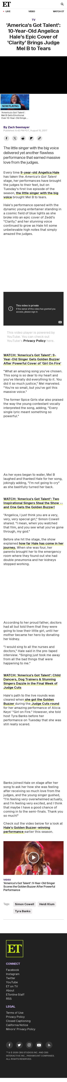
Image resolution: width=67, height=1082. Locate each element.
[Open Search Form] (62, 4)
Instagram (12, 974)
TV (33, 20)
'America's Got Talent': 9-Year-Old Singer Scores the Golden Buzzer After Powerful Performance (29, 887)
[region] (33, 75)
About (10, 991)
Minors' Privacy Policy (20, 1029)
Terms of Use (14, 1013)
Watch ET (58, 11)
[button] (33, 857)
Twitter (10, 978)
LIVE (8, 11)
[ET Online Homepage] (8, 4)
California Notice (17, 1025)
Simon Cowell (24, 904)
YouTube (12, 982)
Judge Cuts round (45, 703)
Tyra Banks (22, 911)
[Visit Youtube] (39, 1045)
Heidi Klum (46, 904)
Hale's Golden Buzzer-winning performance (26, 829)
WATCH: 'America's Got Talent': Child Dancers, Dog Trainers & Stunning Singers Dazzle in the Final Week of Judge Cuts (32, 681)
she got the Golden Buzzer (28, 701)
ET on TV (12, 986)
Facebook (12, 970)
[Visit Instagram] (29, 1046)
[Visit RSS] (49, 1046)
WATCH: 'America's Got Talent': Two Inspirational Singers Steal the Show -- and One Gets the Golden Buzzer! (33, 503)
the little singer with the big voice (30, 195)
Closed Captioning (18, 1021)
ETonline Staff (15, 995)
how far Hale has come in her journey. (33, 545)
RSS (9, 999)
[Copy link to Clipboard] (39, 138)
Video (32, 11)
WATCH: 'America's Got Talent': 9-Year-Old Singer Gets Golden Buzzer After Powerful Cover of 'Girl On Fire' (32, 359)
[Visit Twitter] (19, 1046)
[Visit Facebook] (9, 1046)
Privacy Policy (34, 341)
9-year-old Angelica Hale (39, 172)
